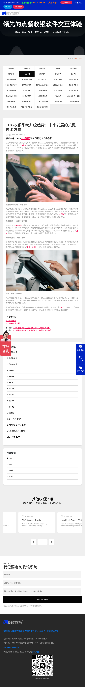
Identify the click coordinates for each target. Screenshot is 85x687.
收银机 (58, 68)
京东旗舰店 (18, 7)
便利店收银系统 (42, 107)
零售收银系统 (73, 90)
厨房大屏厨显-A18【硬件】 (17, 425)
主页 (66, 58)
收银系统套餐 (12, 358)
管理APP (10, 388)
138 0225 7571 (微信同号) (45, 2)
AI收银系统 (11, 101)
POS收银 (78, 58)
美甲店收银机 (58, 101)
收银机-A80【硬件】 (15, 419)
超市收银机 (27, 90)
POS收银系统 (11, 321)
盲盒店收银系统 (26, 107)
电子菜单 (10, 401)
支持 (36, 631)
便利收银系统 (73, 85)
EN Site (8, 7)
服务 (63, 307)
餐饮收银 (7, 631)
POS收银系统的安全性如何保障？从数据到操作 (31, 328)
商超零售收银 (16, 631)
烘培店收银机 (26, 101)
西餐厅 (9, 464)
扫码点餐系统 (73, 79)
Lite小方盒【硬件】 (14, 437)
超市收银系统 (58, 85)
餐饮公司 (58, 74)
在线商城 (10, 413)
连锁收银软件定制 (11, 85)
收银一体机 (42, 79)
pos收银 (23, 145)
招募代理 (67, 2)
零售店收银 (58, 90)
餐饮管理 (42, 74)
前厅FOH (10, 370)
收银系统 (42, 68)
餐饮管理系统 (11, 79)
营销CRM (10, 382)
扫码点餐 (18, 225)
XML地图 (36, 652)
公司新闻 (11, 68)
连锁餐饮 (10, 470)
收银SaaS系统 (27, 79)
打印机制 (10, 407)
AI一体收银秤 (26, 96)
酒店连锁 (11, 74)
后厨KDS (10, 376)
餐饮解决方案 (12, 364)
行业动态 (27, 68)
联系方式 (54, 631)
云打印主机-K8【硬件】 (16, 431)
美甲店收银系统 (73, 101)
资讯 (71, 58)
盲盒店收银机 (11, 107)
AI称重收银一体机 (73, 96)
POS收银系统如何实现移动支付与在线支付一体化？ (33, 330)
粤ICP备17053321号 (11, 647)
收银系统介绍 (12, 352)
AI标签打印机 (42, 96)
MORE (42, 542)
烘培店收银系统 (42, 101)
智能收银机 (58, 79)
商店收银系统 (11, 90)
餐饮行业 (73, 74)
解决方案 (26, 631)
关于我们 (47, 631)
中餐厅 (9, 458)
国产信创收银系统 (42, 85)
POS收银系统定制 (13, 323)
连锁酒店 (10, 476)
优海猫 (61, 214)
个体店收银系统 (11, 96)
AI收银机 (58, 96)
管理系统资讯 (26, 85)
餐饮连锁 (73, 68)
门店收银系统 (42, 90)
